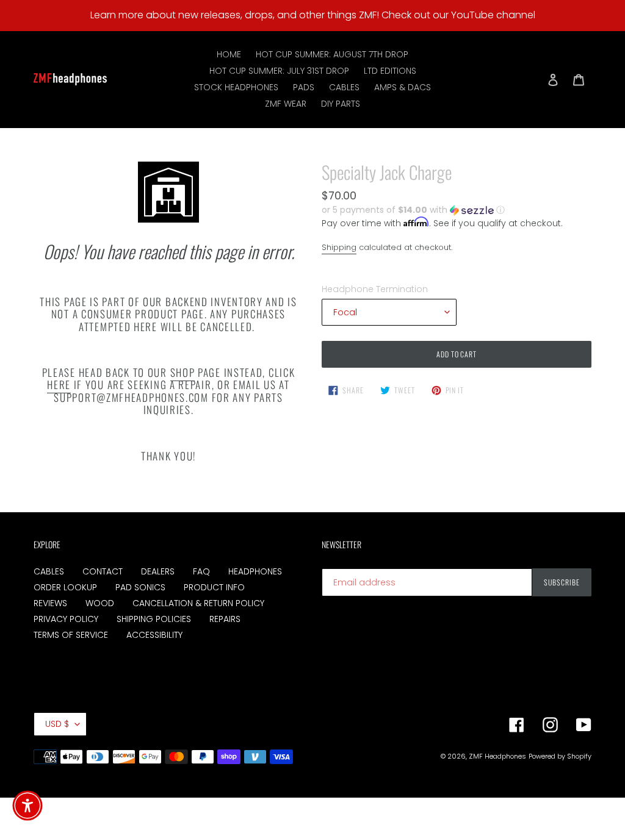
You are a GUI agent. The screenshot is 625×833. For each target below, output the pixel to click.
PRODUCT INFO (214, 587)
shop (182, 372)
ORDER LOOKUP (65, 587)
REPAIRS (224, 619)
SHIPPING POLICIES (154, 619)
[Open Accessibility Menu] (27, 805)
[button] (413, 210)
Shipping (339, 247)
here (59, 384)
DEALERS (158, 571)
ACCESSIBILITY (154, 635)
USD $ (57, 724)
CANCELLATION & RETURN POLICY (198, 603)
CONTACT (102, 571)
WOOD (99, 603)
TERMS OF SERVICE (71, 635)
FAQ (201, 571)
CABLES (49, 571)
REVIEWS (50, 603)
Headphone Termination (375, 289)
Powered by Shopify (560, 756)
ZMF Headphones (497, 756)
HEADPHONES (255, 571)
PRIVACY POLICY (66, 619)
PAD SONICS (140, 587)
